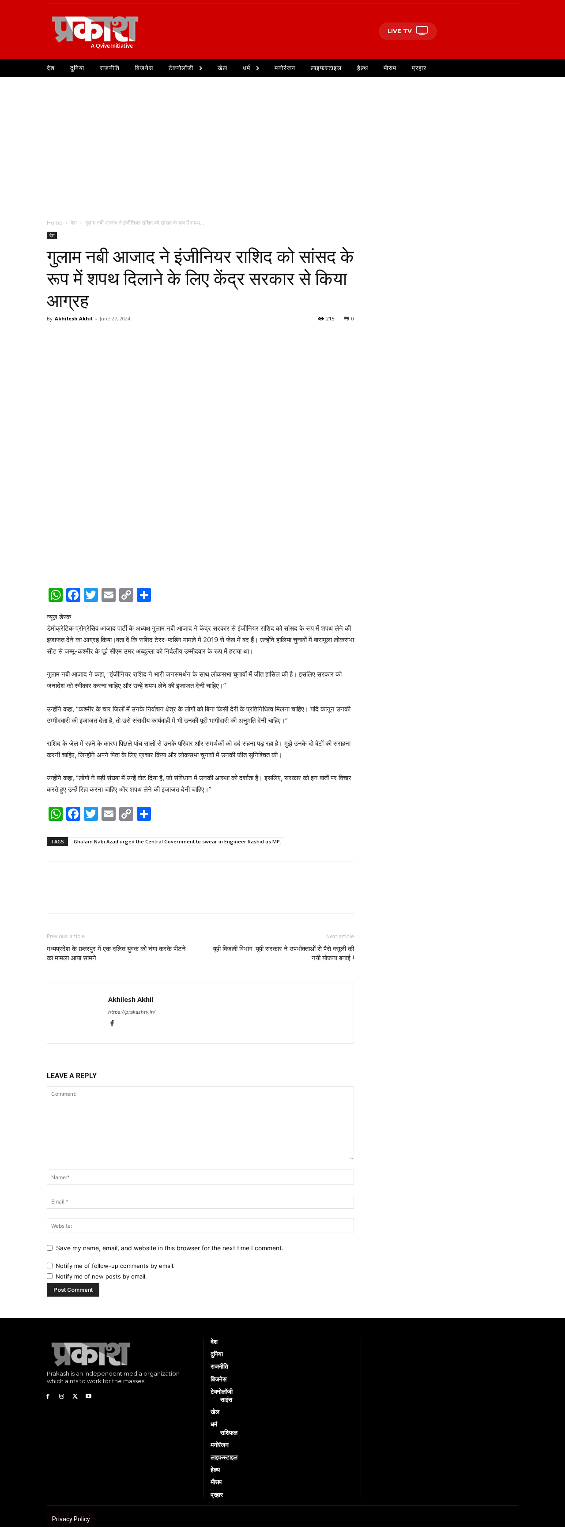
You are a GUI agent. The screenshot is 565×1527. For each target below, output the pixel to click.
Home (54, 222)
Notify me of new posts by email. (101, 1276)
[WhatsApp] (55, 338)
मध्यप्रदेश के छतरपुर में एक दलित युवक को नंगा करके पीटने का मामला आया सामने (116, 953)
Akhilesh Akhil (74, 318)
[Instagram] (61, 1396)
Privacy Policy (71, 1519)
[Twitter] (96, 338)
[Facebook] (76, 338)
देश (74, 222)
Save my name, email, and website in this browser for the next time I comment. (169, 1248)
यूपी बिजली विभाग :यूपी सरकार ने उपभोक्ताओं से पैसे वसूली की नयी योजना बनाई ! (283, 953)
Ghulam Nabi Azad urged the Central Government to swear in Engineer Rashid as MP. (177, 841)
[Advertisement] (282, 143)
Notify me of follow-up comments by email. (115, 1265)
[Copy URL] (137, 338)
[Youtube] (88, 1396)
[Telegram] (116, 338)
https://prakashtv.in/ (131, 1012)
